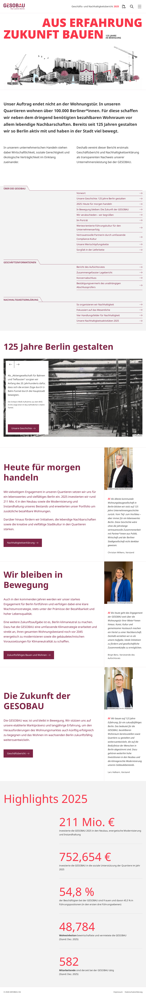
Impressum (118, 992)
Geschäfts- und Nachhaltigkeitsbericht (95, 6)
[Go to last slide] (10, 364)
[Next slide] (17, 364)
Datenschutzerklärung (133, 992)
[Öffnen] (132, 6)
